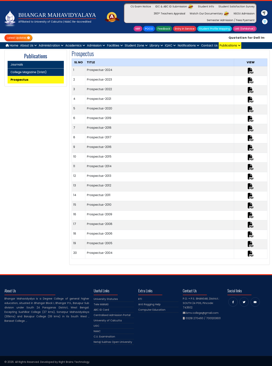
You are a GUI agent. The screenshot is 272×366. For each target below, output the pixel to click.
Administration (49, 45)
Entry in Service (184, 29)
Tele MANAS (101, 304)
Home (13, 45)
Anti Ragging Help (149, 304)
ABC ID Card (101, 310)
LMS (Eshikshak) (245, 29)
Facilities (113, 45)
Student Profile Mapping (214, 29)
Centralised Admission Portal (112, 315)
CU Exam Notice (140, 6)
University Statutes (106, 299)
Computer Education (151, 310)
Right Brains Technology (74, 362)
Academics (73, 45)
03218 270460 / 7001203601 (203, 318)
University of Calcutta (108, 320)
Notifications (187, 45)
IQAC (168, 45)
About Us (26, 45)
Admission (94, 45)
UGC (96, 326)
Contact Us (209, 45)
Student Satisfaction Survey (237, 6)
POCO (149, 29)
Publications (228, 45)
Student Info (206, 6)
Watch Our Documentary (207, 13)
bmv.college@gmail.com (202, 313)
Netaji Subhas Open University (113, 342)
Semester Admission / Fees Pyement (231, 20)
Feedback (164, 29)
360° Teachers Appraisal (169, 13)
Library (154, 45)
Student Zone (134, 45)
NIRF (137, 29)
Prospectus (19, 80)
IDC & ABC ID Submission (171, 6)
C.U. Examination (104, 336)
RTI (140, 299)
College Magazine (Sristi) (29, 72)
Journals (17, 64)
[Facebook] (233, 302)
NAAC (97, 331)
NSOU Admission (244, 13)
